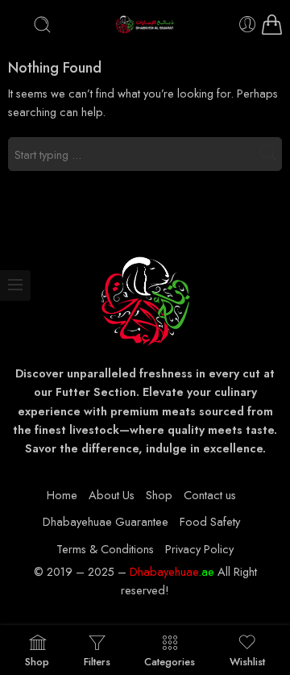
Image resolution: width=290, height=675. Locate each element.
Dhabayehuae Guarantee (105, 521)
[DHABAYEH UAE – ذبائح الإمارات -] (145, 25)
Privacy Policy (199, 548)
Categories (169, 660)
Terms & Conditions (105, 548)
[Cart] (272, 25)
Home (62, 494)
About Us (112, 494)
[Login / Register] (248, 25)
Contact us (210, 494)
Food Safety (210, 521)
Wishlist (247, 660)
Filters (97, 660)
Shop (159, 494)
